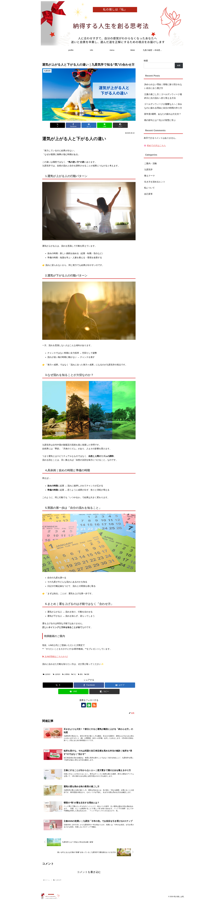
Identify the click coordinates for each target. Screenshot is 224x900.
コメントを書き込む (89, 872)
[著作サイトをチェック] (83, 705)
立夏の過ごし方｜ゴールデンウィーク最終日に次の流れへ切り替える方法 (163, 96)
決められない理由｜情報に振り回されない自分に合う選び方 (163, 86)
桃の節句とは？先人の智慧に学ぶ (160, 120)
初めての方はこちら (156, 145)
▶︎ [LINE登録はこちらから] (55, 656)
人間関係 (67, 674)
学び (74, 674)
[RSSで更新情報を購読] (94, 705)
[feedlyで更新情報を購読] (89, 705)
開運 (87, 674)
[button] (120, 125)
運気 (81, 674)
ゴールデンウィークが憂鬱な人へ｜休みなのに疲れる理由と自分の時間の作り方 (163, 106)
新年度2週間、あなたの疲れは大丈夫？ (162, 114)
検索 (146, 61)
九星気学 (47, 674)
